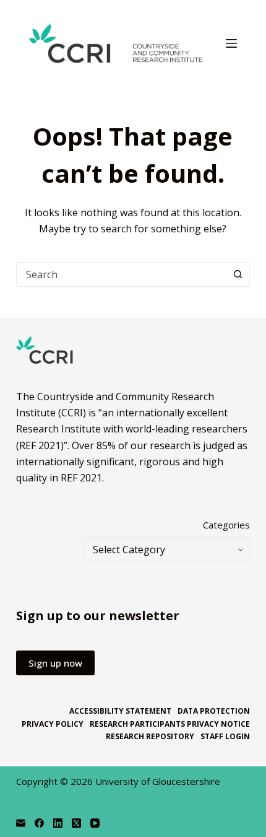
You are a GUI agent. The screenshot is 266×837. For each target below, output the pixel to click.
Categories (226, 525)
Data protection (214, 711)
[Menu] (231, 43)
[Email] (20, 823)
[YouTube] (95, 823)
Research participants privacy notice (170, 724)
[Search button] (237, 274)
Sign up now (55, 663)
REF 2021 (81, 477)
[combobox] (121, 274)
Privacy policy (53, 724)
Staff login (225, 737)
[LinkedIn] (57, 823)
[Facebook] (39, 823)
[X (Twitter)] (76, 823)
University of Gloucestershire (157, 781)
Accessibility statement (120, 711)
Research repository (150, 737)
